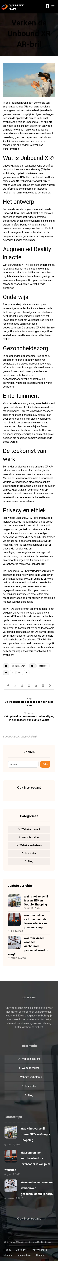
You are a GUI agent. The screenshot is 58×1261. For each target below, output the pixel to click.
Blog (30, 861)
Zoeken (45, 764)
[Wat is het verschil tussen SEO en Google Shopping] (14, 900)
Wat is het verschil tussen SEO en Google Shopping (36, 900)
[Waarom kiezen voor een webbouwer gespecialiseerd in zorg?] (14, 942)
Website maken (30, 837)
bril (19, 672)
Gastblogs (43, 666)
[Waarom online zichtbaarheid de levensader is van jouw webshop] (14, 919)
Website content (30, 829)
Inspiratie (30, 853)
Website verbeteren (30, 845)
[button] (8, 685)
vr (26, 672)
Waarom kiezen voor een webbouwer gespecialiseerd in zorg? (28, 946)
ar (13, 672)
